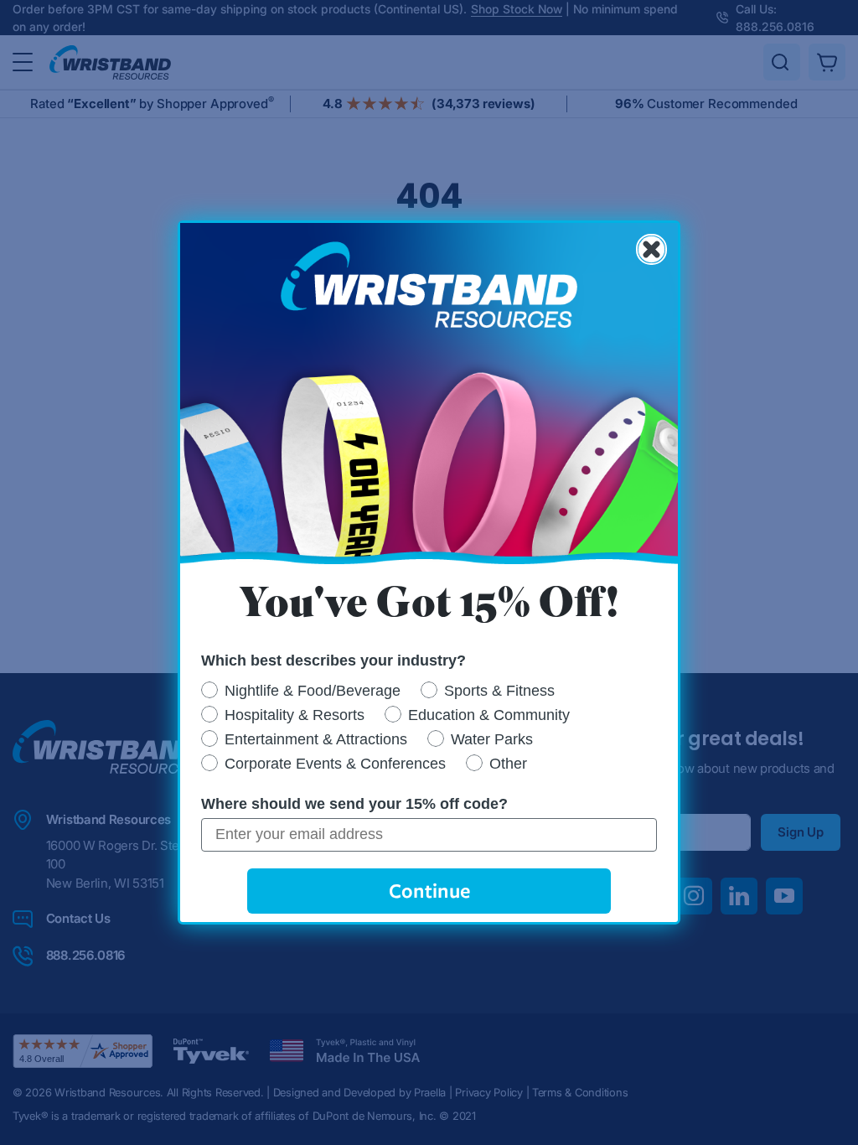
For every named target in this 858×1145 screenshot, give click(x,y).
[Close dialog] (651, 249)
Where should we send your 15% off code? (354, 803)
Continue (429, 890)
